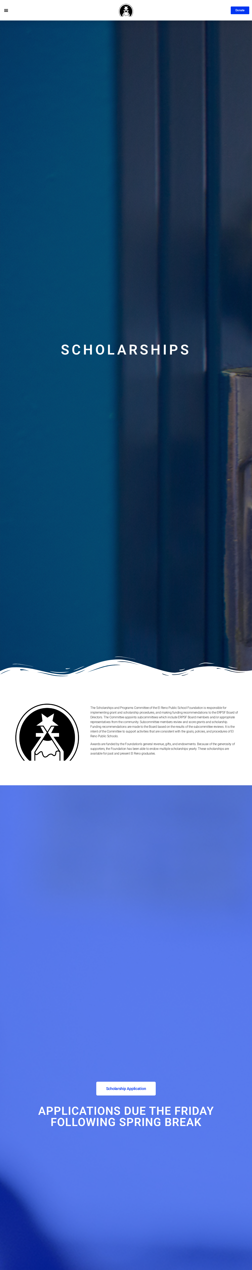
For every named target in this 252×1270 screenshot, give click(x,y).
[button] (6, 10)
